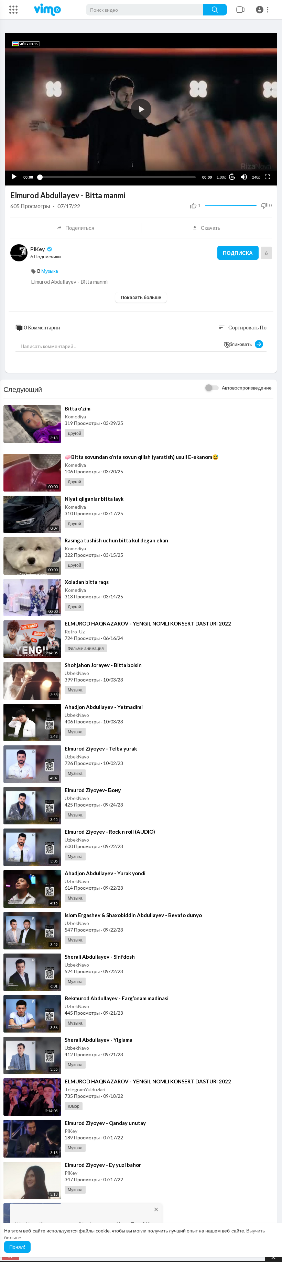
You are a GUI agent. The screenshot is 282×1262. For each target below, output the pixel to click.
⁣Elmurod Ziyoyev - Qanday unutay (105, 1123)
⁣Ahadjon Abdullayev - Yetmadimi (104, 707)
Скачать (210, 228)
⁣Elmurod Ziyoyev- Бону (93, 790)
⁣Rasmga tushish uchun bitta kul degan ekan (116, 540)
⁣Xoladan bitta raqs (87, 582)
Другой (74, 433)
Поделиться (79, 228)
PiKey (38, 249)
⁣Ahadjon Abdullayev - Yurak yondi (105, 873)
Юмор (73, 1106)
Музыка (49, 271)
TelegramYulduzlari (85, 1089)
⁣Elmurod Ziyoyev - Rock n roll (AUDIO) (110, 832)
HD (252, 160)
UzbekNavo (77, 673)
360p (254, 150)
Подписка (238, 253)
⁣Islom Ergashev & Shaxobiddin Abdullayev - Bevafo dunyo (133, 915)
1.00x (221, 177)
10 (232, 177)
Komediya (75, 416)
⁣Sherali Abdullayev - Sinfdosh (100, 957)
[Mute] (243, 176)
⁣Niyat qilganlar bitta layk (94, 499)
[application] (141, 109)
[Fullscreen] (267, 176)
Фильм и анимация (86, 648)
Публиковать (239, 344)
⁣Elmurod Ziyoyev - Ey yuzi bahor (103, 1165)
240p (256, 177)
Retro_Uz (75, 631)
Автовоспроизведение (247, 388)
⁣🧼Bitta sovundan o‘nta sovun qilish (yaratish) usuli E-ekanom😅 (142, 457)
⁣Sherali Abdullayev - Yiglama (98, 1040)
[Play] (14, 176)
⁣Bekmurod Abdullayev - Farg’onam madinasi (117, 998)
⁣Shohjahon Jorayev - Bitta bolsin (103, 665)
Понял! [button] (17, 1247)
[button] (263, 10)
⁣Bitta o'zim (77, 408)
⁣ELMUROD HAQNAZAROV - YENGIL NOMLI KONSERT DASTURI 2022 (148, 623)
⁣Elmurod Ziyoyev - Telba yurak (101, 748)
